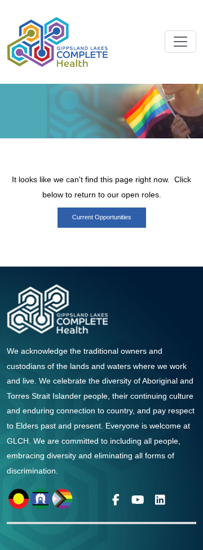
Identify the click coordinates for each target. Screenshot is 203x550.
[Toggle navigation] (180, 41)
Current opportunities (101, 217)
